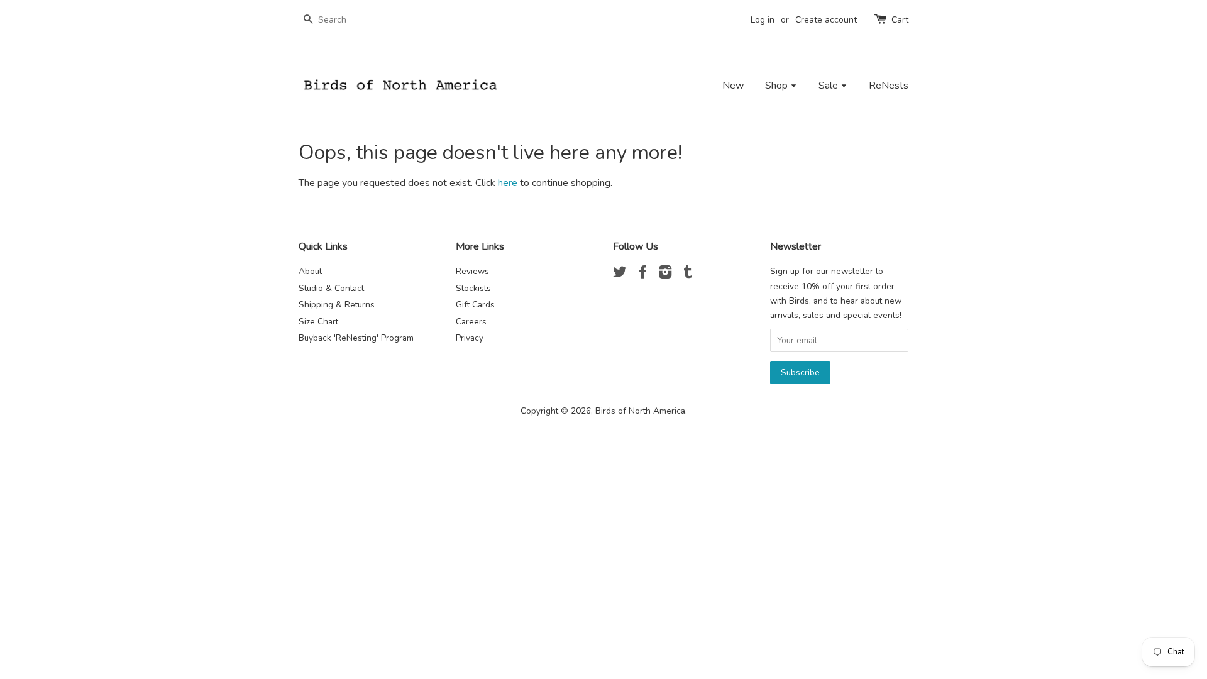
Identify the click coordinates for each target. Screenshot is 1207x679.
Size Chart (318, 322)
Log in (762, 20)
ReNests (888, 85)
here (507, 183)
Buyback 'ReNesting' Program (356, 338)
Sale (829, 85)
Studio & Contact (331, 288)
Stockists (473, 288)
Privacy (469, 338)
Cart (899, 20)
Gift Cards (475, 305)
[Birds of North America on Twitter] (620, 274)
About (310, 271)
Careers (471, 322)
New (733, 85)
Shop (777, 85)
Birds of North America (640, 411)
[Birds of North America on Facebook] (642, 274)
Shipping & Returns (337, 305)
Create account (826, 20)
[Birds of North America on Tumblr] (688, 274)
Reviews (472, 271)
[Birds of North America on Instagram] (665, 274)
